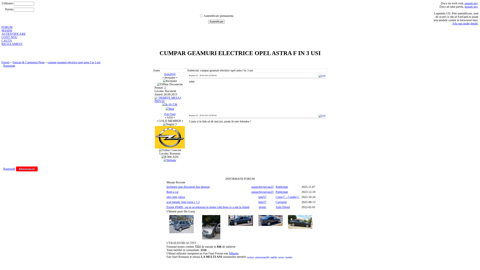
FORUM (7, 27)
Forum (5, 62)
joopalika (288, 257)
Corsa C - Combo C (287, 197)
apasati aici (471, 3)
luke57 (262, 197)
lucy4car (250, 257)
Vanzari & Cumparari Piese (28, 62)
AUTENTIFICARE (14, 33)
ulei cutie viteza (175, 197)
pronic (262, 207)
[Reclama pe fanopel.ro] (170, 147)
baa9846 (274, 257)
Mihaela (233, 253)
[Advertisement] (257, 138)
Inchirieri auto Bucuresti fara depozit (188, 186)
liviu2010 (170, 74)
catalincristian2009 (262, 257)
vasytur (281, 257)
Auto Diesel (283, 207)
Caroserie (281, 202)
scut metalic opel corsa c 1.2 (183, 202)
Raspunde (9, 65)
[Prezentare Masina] (169, 104)
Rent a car (172, 192)
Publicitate (282, 186)
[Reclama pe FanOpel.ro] (170, 160)
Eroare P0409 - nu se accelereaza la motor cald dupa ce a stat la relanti (207, 207)
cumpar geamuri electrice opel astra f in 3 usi (74, 62)
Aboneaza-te (27, 168)
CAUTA (7, 40)
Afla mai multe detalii (465, 23)
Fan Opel (170, 114)
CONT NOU (9, 37)
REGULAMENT (12, 44)
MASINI (7, 30)
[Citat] (322, 75)
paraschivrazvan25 (262, 186)
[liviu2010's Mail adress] (170, 108)
